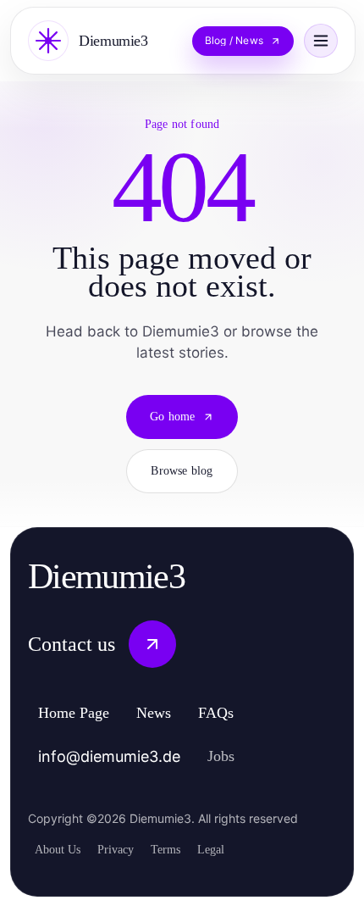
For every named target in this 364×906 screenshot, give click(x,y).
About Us (61, 848)
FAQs (239, 713)
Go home (172, 417)
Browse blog (182, 471)
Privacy (125, 848)
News (172, 713)
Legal (233, 848)
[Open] (321, 41)
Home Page (81, 713)
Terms (182, 848)
